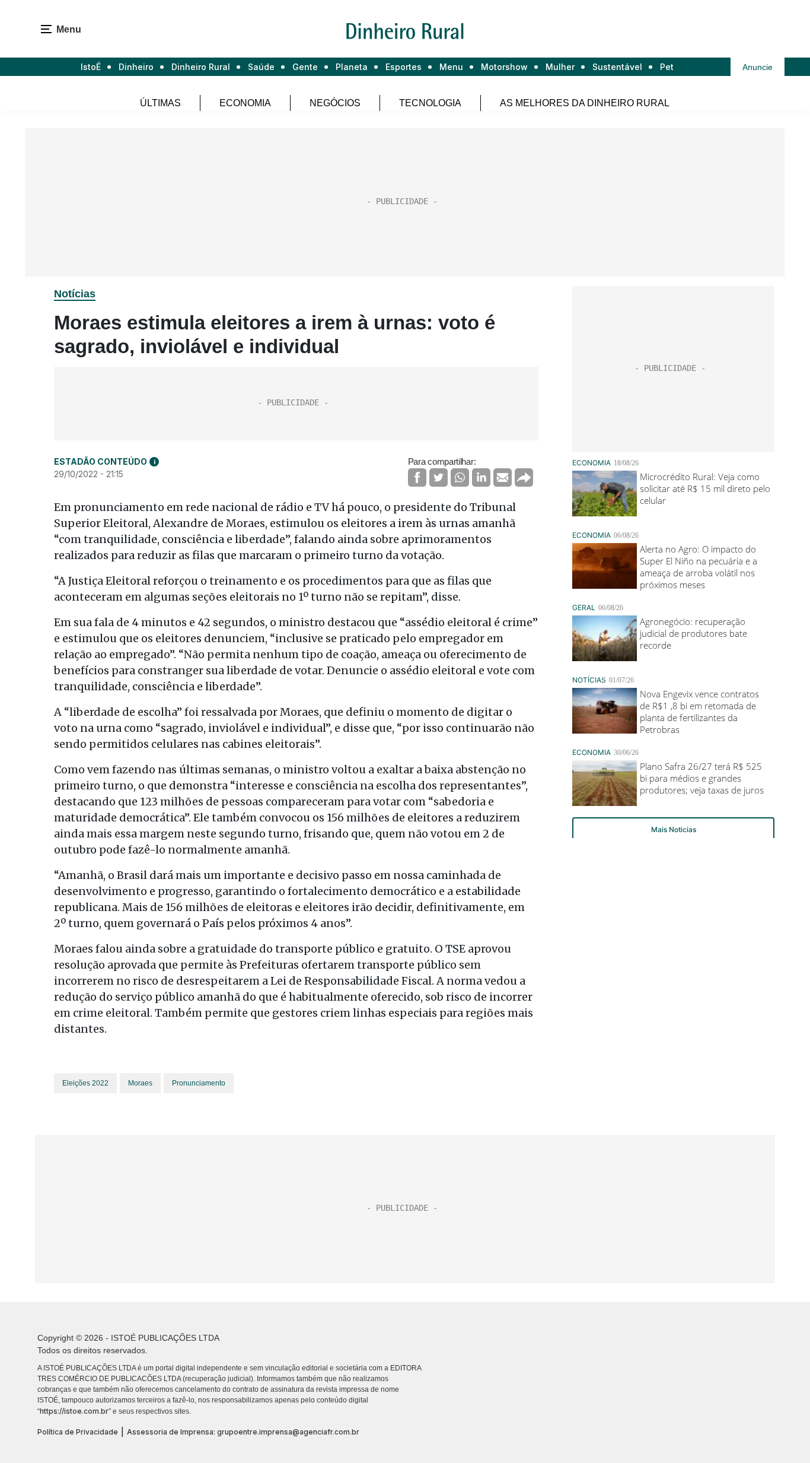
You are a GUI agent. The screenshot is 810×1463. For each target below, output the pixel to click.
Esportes (403, 67)
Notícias (74, 294)
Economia (245, 103)
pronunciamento (198, 1083)
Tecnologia (430, 103)
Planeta (352, 67)
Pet (667, 67)
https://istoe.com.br (74, 1411)
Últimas (160, 103)
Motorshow (504, 67)
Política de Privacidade (77, 1431)
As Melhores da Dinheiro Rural (584, 103)
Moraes (140, 1083)
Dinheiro (136, 67)
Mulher (560, 67)
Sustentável (617, 67)
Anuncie (757, 67)
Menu (451, 67)
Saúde (261, 67)
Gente (305, 67)
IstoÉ (91, 67)
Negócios (335, 103)
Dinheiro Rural (200, 67)
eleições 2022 (85, 1083)
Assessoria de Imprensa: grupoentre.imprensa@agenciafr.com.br (243, 1431)
